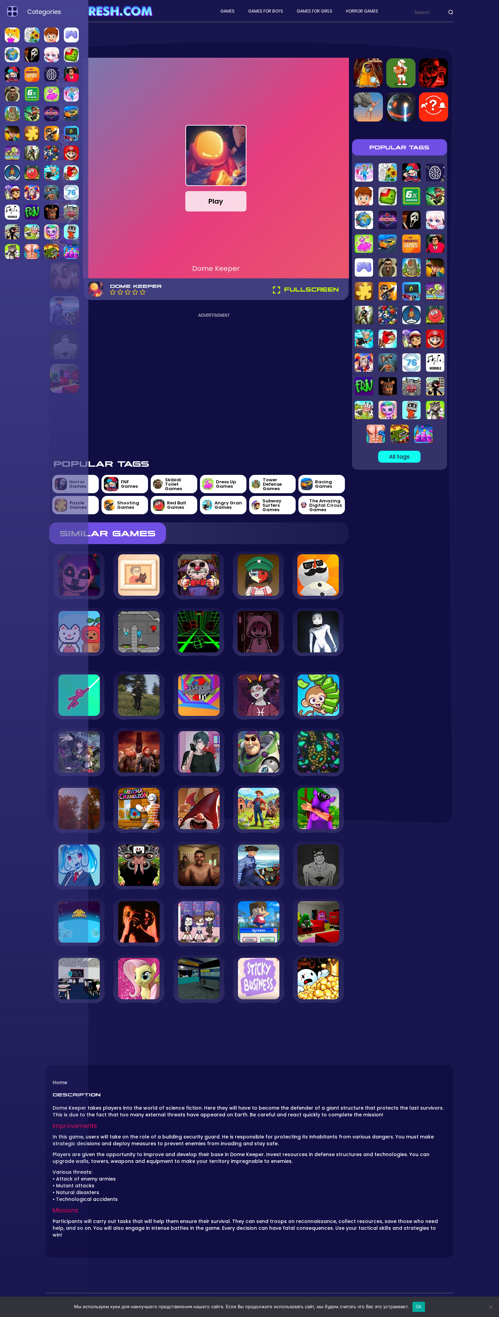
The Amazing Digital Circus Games (325, 505)
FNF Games (129, 484)
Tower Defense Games (272, 484)
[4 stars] (135, 292)
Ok (419, 1306)
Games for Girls (314, 11)
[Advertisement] (214, 385)
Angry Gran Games (228, 505)
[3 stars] (127, 292)
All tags (399, 457)
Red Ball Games (176, 505)
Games (227, 11)
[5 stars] (142, 292)
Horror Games (362, 11)
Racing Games (323, 484)
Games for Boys (265, 11)
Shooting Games (128, 505)
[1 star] (112, 292)
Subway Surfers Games (271, 505)
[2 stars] (120, 292)
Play (215, 201)
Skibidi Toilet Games (173, 484)
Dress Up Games (226, 484)
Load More (199, 1022)
